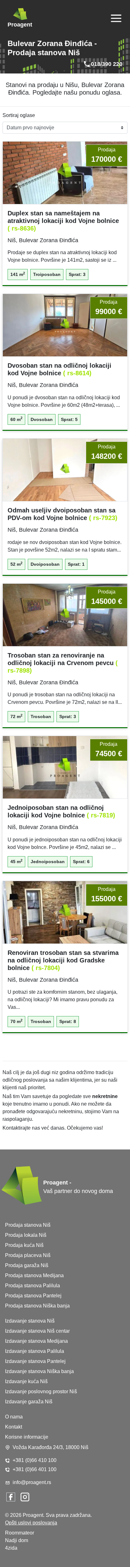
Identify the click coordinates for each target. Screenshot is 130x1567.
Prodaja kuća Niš (24, 1245)
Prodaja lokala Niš (25, 1235)
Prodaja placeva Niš (27, 1255)
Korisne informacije (26, 1437)
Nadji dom (16, 1540)
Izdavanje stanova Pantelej (35, 1361)
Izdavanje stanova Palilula (34, 1351)
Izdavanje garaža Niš (28, 1401)
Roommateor (19, 1532)
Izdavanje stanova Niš (30, 1321)
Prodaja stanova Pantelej (33, 1295)
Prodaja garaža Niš (26, 1265)
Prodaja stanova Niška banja (37, 1305)
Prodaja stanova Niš (27, 1225)
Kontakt (13, 1427)
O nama (14, 1416)
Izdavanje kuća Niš (26, 1381)
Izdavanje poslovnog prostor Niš (41, 1391)
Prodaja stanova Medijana (34, 1275)
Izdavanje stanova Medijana (36, 1341)
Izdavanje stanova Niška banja (39, 1371)
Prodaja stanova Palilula (32, 1285)
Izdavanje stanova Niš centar (37, 1331)
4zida (11, 1548)
